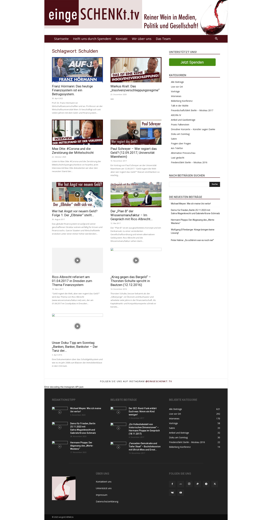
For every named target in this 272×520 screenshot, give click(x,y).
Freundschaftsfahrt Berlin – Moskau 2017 (192, 110)
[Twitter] (215, 484)
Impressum (101, 494)
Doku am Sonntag (180, 133)
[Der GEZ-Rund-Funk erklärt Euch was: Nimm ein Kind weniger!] (118, 412)
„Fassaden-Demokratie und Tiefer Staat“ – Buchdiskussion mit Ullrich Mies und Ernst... (145, 446)
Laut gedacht (177, 157)
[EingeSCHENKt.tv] (136, 17)
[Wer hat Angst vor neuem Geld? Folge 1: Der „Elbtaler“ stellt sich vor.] (77, 194)
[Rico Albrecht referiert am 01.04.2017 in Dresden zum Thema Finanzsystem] (77, 260)
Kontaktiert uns (103, 481)
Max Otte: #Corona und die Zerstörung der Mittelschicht (73, 151)
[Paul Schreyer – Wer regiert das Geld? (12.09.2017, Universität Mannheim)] (136, 132)
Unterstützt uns (104, 488)
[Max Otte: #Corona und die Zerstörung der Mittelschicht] (77, 132)
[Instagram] (189, 484)
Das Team (163, 39)
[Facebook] (172, 484)
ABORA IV (176, 115)
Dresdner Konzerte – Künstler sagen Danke (193, 129)
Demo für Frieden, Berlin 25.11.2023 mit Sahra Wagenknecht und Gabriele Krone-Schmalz (195, 212)
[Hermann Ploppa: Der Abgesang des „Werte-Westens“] (60, 446)
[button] (216, 39)
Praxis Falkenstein (180, 124)
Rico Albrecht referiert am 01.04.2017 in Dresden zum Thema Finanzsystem (72, 281)
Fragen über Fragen (181, 143)
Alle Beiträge (177, 81)
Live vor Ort (177, 86)
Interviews (176, 96)
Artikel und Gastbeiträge (183, 119)
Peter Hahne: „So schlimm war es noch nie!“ (192, 240)
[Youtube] (181, 493)
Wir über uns (141, 39)
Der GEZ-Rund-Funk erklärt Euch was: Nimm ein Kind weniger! (142, 411)
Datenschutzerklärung (107, 501)
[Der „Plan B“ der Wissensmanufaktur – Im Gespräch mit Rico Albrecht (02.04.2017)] (136, 194)
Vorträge (175, 91)
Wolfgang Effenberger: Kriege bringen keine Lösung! (192, 231)
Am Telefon (177, 148)
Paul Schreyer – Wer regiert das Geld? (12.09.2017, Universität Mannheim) (133, 153)
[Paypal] (198, 484)
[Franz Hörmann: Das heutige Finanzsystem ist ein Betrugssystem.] (77, 69)
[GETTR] (181, 484)
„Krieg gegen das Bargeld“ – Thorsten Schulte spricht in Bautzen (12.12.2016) (130, 281)
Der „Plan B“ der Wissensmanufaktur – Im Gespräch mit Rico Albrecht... (131, 215)
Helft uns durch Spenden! (92, 39)
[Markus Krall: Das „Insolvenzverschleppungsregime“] (136, 69)
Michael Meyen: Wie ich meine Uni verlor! (191, 203)
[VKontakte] (172, 493)
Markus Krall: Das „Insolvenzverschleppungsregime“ (134, 88)
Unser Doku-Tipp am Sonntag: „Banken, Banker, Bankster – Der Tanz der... (75, 347)
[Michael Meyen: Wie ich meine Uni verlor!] (60, 412)
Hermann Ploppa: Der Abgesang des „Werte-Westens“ (193, 221)
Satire (174, 138)
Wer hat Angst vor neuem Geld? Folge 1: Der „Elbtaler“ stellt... (74, 213)
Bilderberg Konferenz (182, 100)
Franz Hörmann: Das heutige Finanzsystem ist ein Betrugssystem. (72, 90)
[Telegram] (206, 484)
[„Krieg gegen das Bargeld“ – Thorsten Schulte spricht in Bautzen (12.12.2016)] (136, 260)
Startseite (61, 39)
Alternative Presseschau (183, 152)
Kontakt (122, 39)
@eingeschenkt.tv (158, 381)
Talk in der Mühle (179, 105)
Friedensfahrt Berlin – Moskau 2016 (189, 162)
